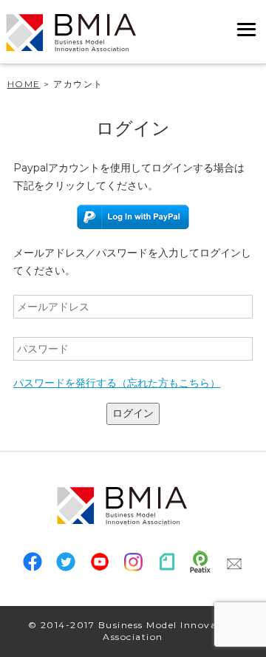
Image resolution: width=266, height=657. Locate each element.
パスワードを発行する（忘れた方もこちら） (116, 382)
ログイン (133, 413)
